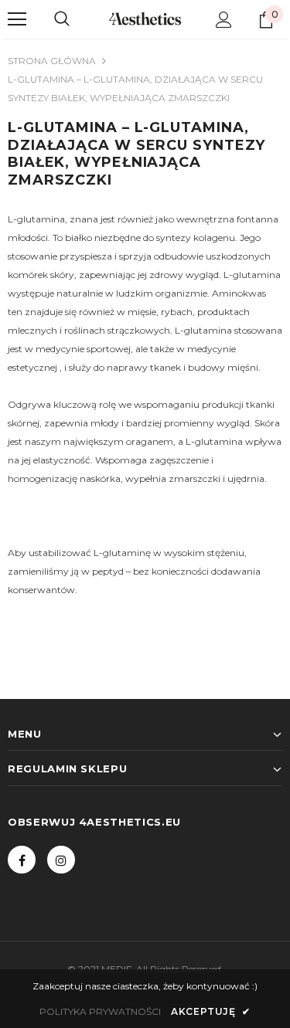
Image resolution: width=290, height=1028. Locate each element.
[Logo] (145, 18)
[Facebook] (22, 860)
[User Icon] (224, 20)
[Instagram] (61, 860)
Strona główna (52, 60)
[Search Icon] (62, 19)
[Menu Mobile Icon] (17, 19)
